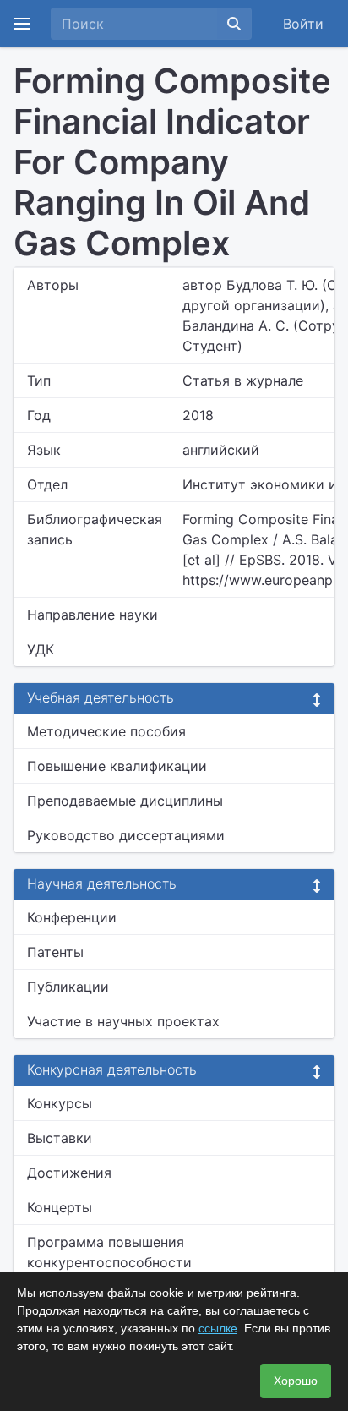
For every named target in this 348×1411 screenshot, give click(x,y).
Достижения (69, 1172)
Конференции (72, 917)
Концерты (59, 1207)
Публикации (68, 986)
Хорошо (296, 1380)
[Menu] (22, 23)
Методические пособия (106, 731)
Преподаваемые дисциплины (125, 800)
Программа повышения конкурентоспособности (109, 1252)
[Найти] (234, 23)
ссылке (217, 1328)
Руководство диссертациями (126, 835)
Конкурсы (59, 1103)
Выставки (59, 1137)
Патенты (55, 951)
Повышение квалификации (117, 765)
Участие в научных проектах (123, 1021)
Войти (303, 23)
